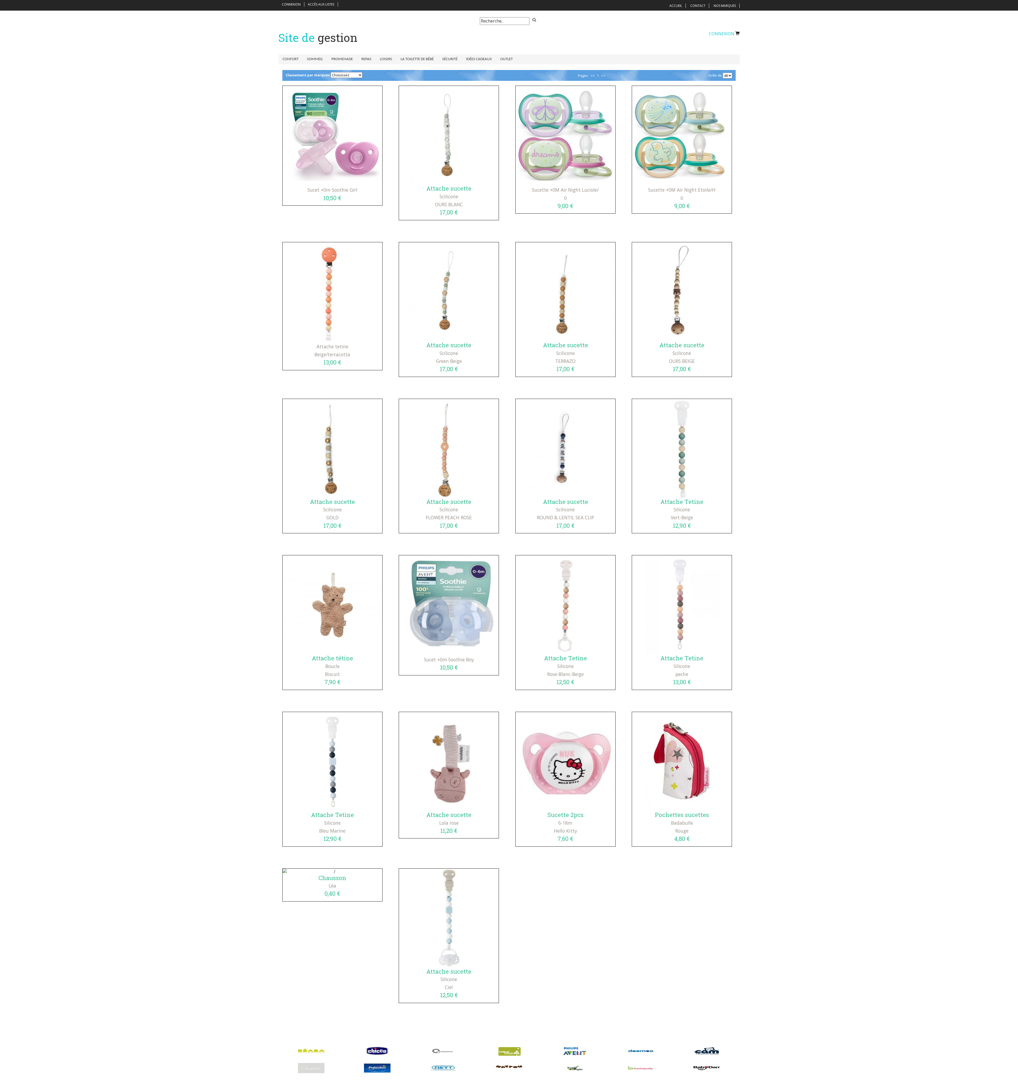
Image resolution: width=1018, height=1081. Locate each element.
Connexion (291, 4)
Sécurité (450, 59)
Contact (697, 5)
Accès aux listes (321, 4)
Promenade (342, 59)
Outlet (506, 59)
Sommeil (315, 59)
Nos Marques (725, 5)
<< (592, 75)
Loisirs (386, 59)
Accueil (675, 5)
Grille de (715, 75)
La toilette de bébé (417, 59)
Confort (291, 59)
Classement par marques (308, 75)
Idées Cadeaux (479, 59)
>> (603, 75)
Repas (366, 59)
